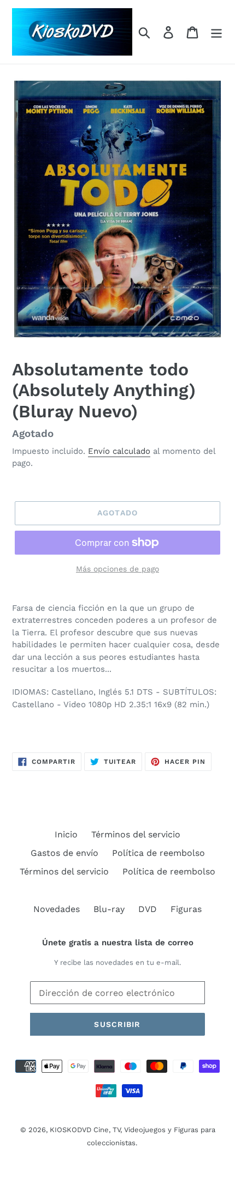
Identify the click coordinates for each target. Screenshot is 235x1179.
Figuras (186, 909)
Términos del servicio (135, 834)
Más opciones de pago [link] (117, 568)
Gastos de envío (64, 853)
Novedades (56, 909)
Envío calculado (119, 451)
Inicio (66, 834)
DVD (147, 909)
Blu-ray (109, 909)
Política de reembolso (158, 853)
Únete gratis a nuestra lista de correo (117, 942)
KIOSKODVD (70, 1130)
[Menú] (216, 32)
